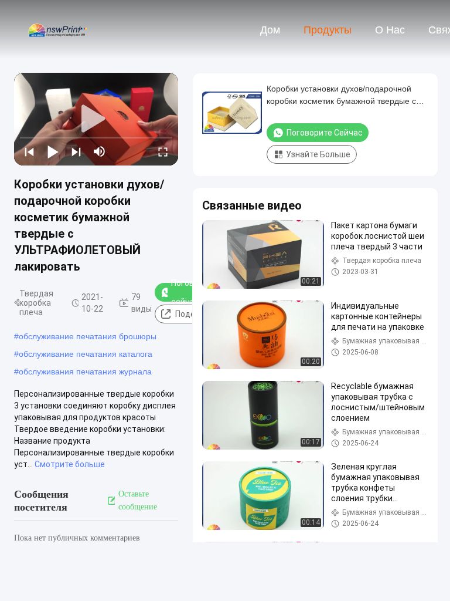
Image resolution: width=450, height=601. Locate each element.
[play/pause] (52, 151)
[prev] (29, 151)
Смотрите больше (70, 464)
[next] (76, 151)
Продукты (328, 30)
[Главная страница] (57, 29)
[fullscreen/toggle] (163, 151)
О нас (390, 30)
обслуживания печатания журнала (85, 371)
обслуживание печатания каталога (85, 354)
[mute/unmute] (99, 151)
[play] (96, 119)
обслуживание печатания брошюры (87, 336)
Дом (270, 30)
